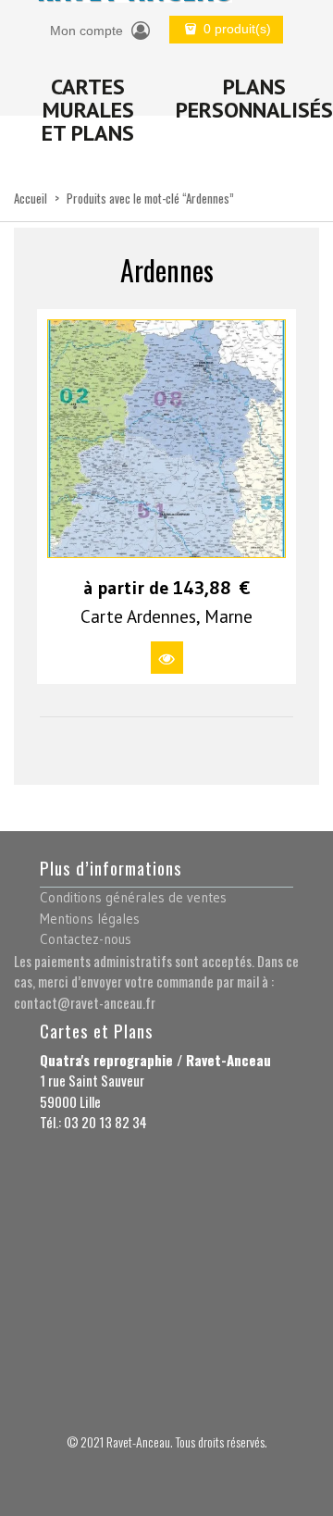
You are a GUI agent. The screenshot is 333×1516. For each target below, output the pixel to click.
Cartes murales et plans (88, 109)
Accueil (30, 198)
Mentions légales (90, 918)
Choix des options (167, 657)
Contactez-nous (85, 939)
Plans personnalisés (254, 98)
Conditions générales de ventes (133, 897)
